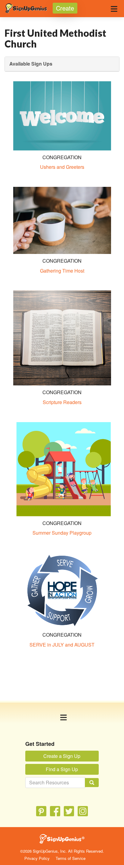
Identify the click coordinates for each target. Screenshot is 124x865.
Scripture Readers (62, 402)
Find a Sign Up (62, 769)
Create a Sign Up (61, 755)
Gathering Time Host (62, 270)
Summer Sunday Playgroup (62, 532)
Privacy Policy (37, 858)
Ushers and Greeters (62, 166)
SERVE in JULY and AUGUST (62, 644)
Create (65, 8)
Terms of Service (70, 858)
